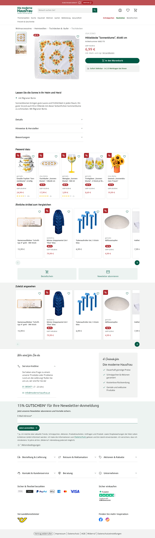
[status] (64, 10)
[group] (56, 57)
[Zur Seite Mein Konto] (120, 10)
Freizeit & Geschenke (25, 21)
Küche (33, 18)
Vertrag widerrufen (43, 533)
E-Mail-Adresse (24, 416)
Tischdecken (77, 28)
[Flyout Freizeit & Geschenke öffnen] (35, 22)
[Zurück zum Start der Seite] (152, 520)
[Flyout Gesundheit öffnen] (82, 18)
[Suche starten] (94, 10)
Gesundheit (76, 18)
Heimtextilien (40, 28)
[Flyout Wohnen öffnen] (53, 18)
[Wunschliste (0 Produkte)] (128, 10)
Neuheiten (120, 18)
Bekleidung (66, 18)
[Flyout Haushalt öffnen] (45, 18)
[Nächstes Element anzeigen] (137, 262)
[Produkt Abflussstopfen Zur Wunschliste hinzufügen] (127, 211)
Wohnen (49, 18)
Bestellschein (132, 18)
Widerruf (91, 533)
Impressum (60, 533)
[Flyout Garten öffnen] (61, 18)
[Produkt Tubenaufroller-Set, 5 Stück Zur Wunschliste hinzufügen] (98, 211)
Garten (57, 18)
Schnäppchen (108, 18)
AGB (83, 533)
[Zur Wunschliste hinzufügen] (77, 36)
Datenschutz (80, 437)
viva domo (90, 33)
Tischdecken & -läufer (59, 28)
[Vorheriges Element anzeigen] (18, 262)
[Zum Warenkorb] (136, 10)
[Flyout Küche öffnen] (37, 18)
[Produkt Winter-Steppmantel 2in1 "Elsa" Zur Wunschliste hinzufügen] (68, 211)
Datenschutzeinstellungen (109, 533)
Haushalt (41, 18)
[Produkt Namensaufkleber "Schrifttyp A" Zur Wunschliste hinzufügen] (39, 211)
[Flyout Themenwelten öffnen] (30, 18)
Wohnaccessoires (24, 28)
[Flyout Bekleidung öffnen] (71, 18)
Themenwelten (23, 18)
